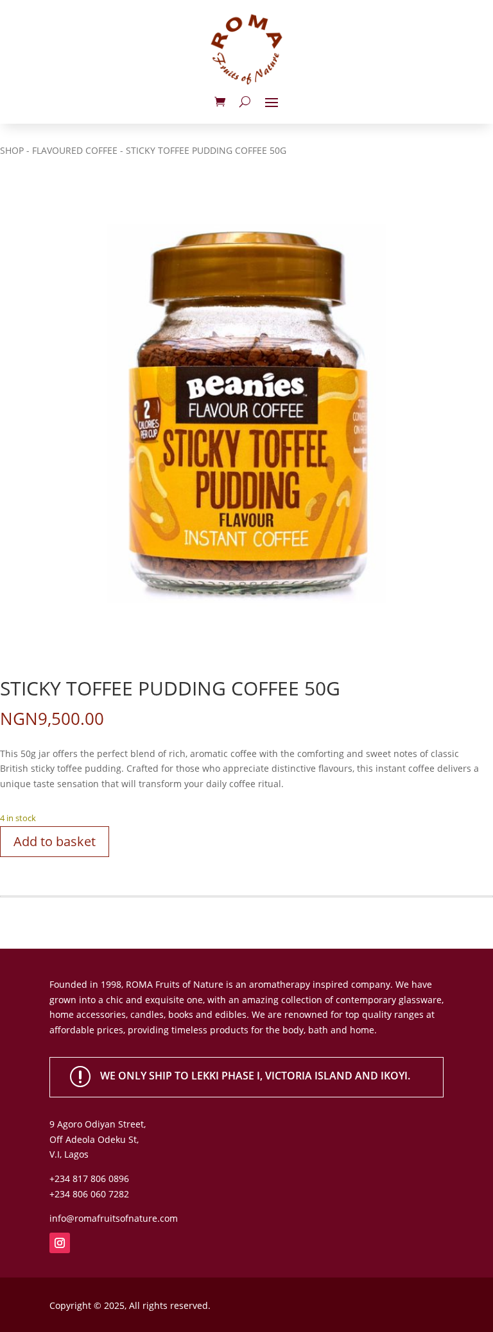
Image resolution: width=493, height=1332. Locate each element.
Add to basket (54, 841)
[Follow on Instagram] (59, 1243)
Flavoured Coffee (74, 150)
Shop (12, 150)
